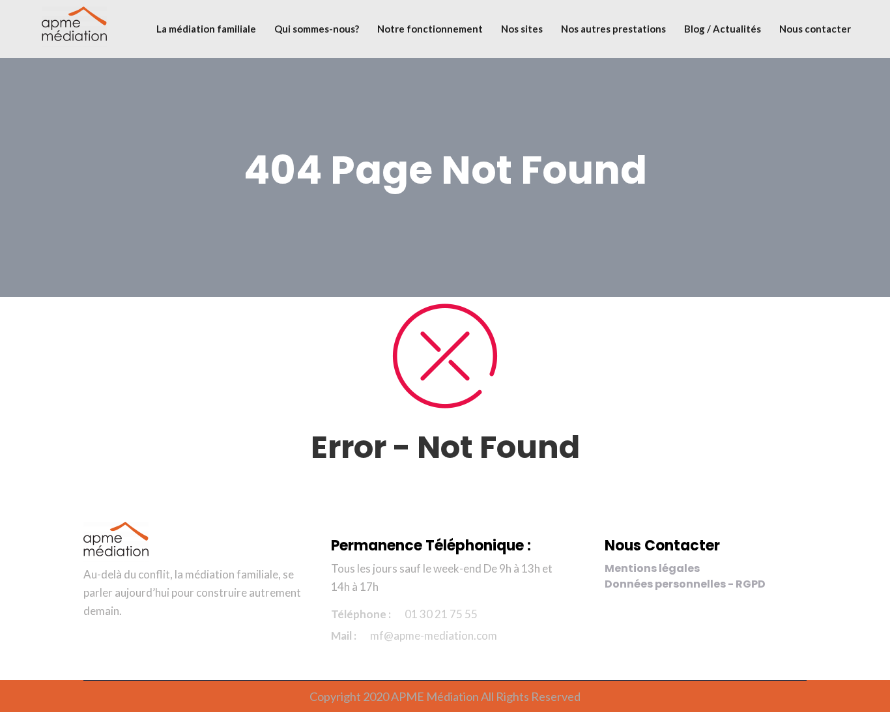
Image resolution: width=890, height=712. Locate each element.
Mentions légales (652, 568)
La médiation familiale (206, 29)
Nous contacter (815, 29)
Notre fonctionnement (430, 29)
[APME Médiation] (74, 25)
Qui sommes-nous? (316, 29)
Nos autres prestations (613, 29)
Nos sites (522, 29)
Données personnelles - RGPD (685, 584)
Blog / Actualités (722, 29)
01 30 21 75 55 (441, 614)
